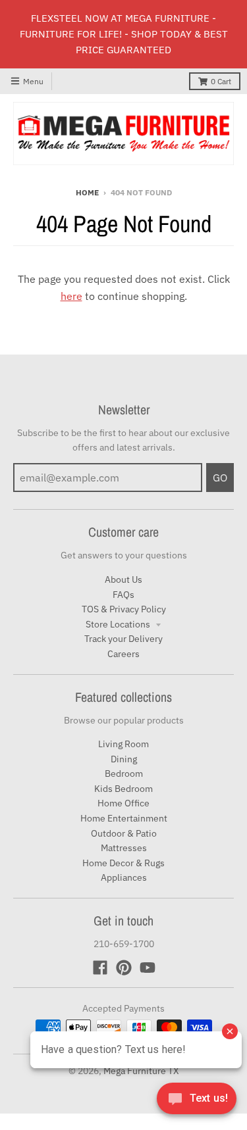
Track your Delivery (123, 639)
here (71, 296)
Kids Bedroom (123, 789)
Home (87, 192)
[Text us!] (196, 1102)
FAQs (123, 595)
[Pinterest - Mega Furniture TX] (124, 967)
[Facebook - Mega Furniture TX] (100, 967)
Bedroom (124, 773)
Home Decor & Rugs (123, 863)
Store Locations (119, 624)
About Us (123, 579)
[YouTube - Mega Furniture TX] (147, 967)
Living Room (123, 744)
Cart (221, 81)
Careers (123, 654)
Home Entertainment (123, 818)
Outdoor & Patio (124, 833)
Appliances (124, 877)
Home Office (123, 803)
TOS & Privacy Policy (124, 609)
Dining (124, 759)
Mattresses (124, 848)
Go (220, 477)
